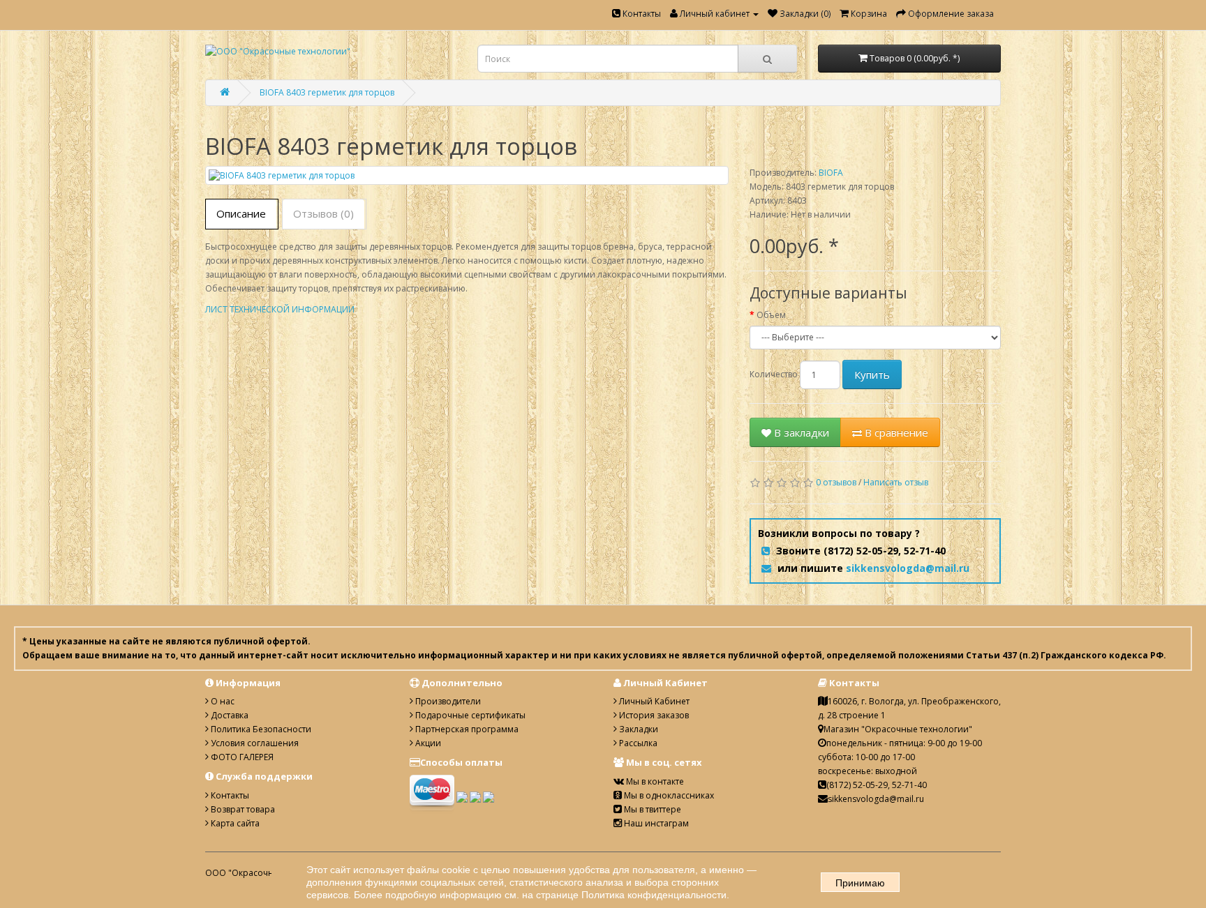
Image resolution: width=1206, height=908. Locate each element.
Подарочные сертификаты (469, 715)
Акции (427, 743)
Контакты (640, 14)
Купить (872, 374)
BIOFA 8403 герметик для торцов (327, 92)
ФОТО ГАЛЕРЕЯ (241, 757)
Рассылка (637, 743)
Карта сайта (234, 823)
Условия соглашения (254, 743)
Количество (774, 374)
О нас (221, 701)
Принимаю (860, 882)
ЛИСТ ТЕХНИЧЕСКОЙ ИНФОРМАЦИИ (280, 309)
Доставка (228, 715)
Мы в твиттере (651, 809)
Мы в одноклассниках (668, 795)
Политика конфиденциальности (654, 894)
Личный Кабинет (653, 701)
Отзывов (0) (323, 213)
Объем (771, 315)
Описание (241, 213)
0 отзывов (836, 482)
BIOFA (831, 173)
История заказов (653, 715)
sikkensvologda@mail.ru (907, 568)
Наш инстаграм (655, 823)
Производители (447, 701)
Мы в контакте (654, 781)
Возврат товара (242, 809)
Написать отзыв (895, 482)
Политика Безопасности (260, 729)
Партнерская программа (466, 729)
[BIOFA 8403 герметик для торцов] (467, 175)
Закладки (637, 729)
